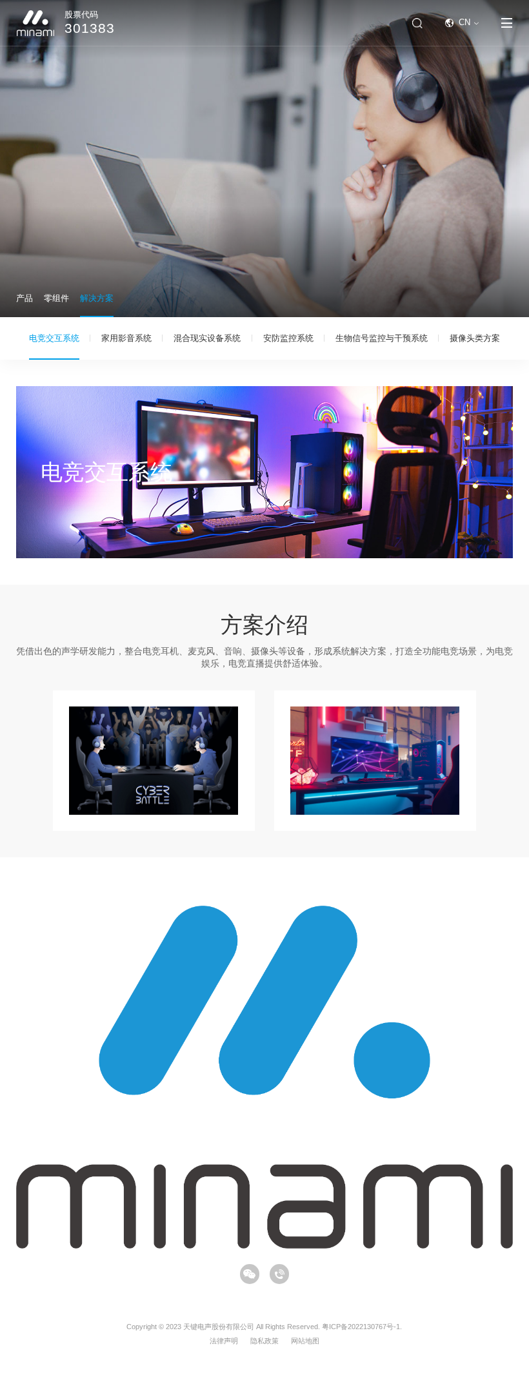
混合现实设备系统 (207, 338)
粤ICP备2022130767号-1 (361, 1326)
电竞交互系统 (54, 338)
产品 (24, 298)
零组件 (56, 298)
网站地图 (305, 1341)
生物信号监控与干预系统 (381, 338)
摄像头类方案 (475, 338)
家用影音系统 (126, 338)
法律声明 (224, 1341)
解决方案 (97, 298)
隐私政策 (264, 1341)
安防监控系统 (288, 338)
